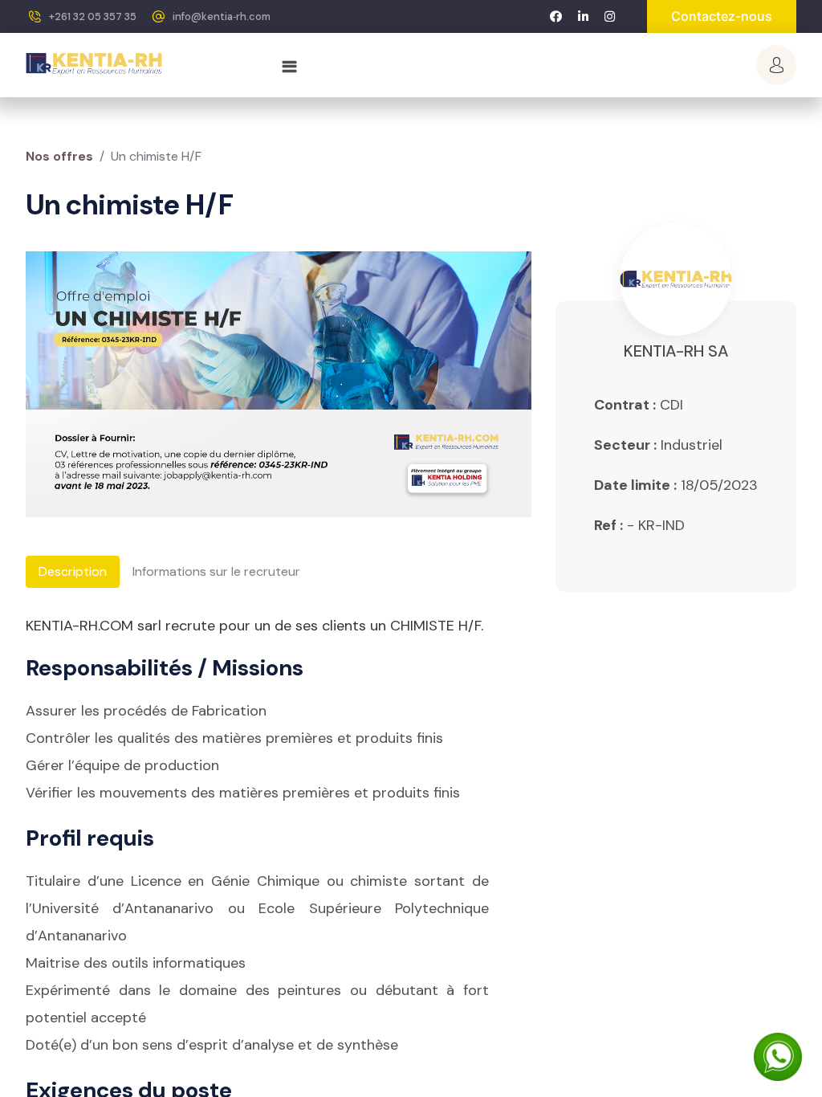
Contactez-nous (721, 16)
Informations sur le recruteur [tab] (216, 571)
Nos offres (59, 156)
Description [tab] (73, 571)
